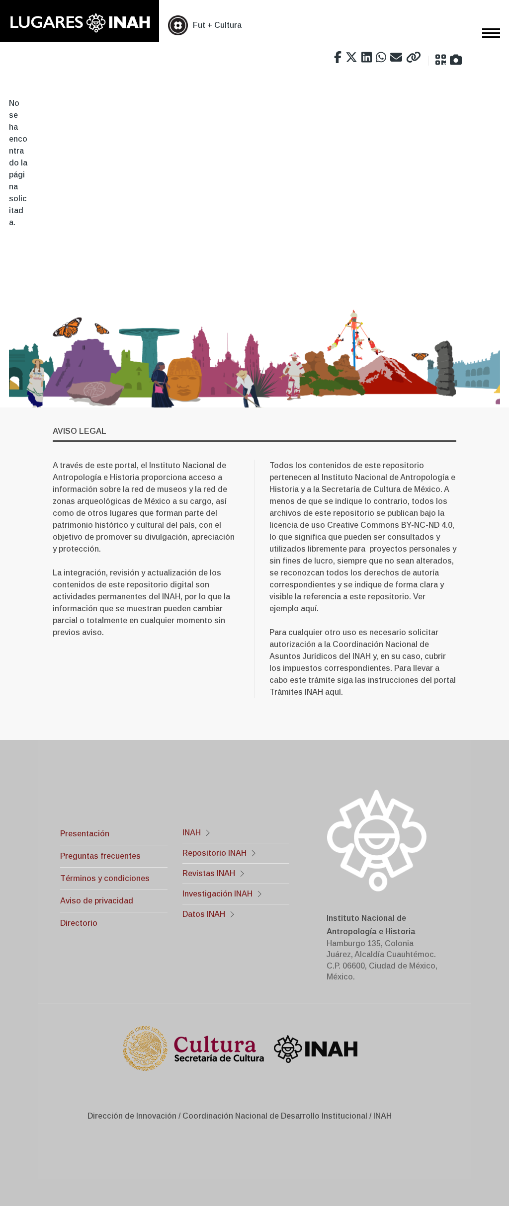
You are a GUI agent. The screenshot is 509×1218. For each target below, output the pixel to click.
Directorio (78, 923)
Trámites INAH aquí (305, 692)
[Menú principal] (488, 33)
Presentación (84, 833)
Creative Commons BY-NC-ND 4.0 (389, 525)
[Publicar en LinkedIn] (366, 57)
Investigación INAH (217, 894)
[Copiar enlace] (413, 57)
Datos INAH (203, 914)
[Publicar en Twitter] (351, 57)
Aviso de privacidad (96, 900)
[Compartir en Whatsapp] (381, 57)
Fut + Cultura (217, 25)
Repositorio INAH (214, 853)
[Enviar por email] (396, 57)
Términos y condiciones (105, 878)
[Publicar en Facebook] (337, 57)
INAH (191, 832)
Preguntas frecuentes (100, 856)
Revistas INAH (208, 873)
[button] (440, 60)
